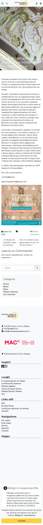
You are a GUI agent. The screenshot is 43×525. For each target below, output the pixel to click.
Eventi (6, 284)
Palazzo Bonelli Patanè (11, 391)
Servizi (4, 425)
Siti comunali (9, 294)
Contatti (5, 411)
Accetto (21, 520)
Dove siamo (6, 423)
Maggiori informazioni (25, 515)
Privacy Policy (7, 406)
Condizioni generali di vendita (15, 408)
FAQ (3, 403)
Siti (3, 394)
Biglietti (5, 428)
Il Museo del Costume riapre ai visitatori (9, 242)
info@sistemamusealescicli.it (17, 331)
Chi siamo (5, 420)
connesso (16, 255)
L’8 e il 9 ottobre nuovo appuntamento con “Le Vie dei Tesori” (29, 242)
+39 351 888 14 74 (11, 329)
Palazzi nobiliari (10, 292)
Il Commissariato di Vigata (13, 381)
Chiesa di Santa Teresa (11, 389)
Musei (6, 286)
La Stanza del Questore (11, 383)
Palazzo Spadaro (8, 386)
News (5, 289)
